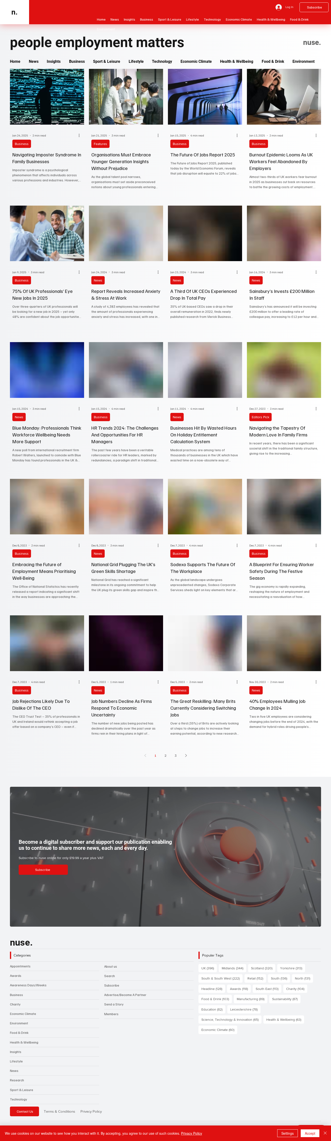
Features (100, 144)
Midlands (234, 968)
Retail (256, 978)
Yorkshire (292, 968)
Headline (213, 989)
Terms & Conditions (59, 1111)
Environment (19, 1023)
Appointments (20, 966)
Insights (15, 1052)
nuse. (21, 942)
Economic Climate (23, 1014)
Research (17, 1080)
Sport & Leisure (21, 1090)
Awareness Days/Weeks (28, 985)
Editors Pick (260, 417)
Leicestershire (245, 1009)
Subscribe (111, 985)
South (280, 978)
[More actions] (81, 135)
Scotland (263, 968)
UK (209, 968)
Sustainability (286, 999)
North (304, 978)
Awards (15, 975)
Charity (15, 1004)
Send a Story (114, 1004)
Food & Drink (19, 1032)
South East (268, 989)
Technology (18, 1099)
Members (111, 1014)
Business (22, 144)
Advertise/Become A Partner (125, 995)
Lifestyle (16, 1061)
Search (109, 976)
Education (213, 1009)
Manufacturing (252, 999)
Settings (287, 1133)
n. (14, 12)
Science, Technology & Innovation (231, 1019)
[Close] (325, 1133)
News (98, 280)
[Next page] (185, 755)
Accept (310, 1133)
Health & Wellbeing (24, 1042)
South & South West (222, 978)
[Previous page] (145, 755)
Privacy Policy (91, 1111)
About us (110, 966)
